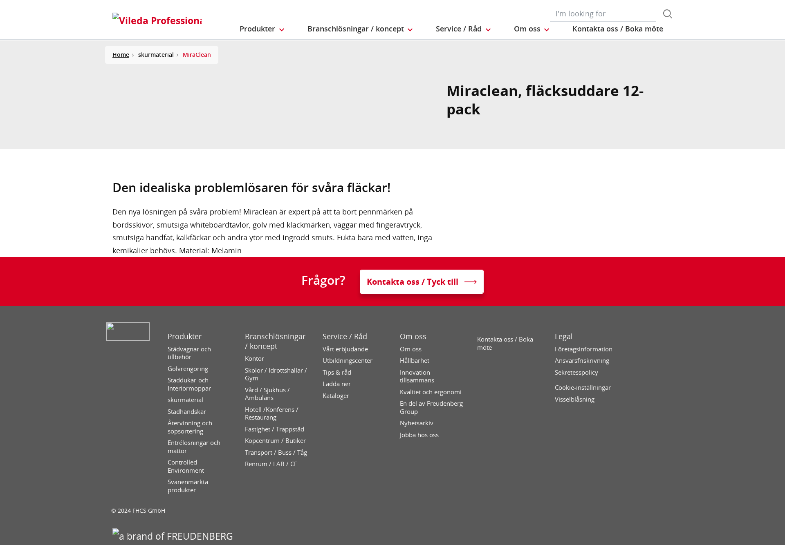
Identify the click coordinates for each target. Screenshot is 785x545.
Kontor (254, 358)
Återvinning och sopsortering (190, 427)
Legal (564, 336)
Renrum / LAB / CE (271, 464)
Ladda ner (337, 384)
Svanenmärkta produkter (188, 486)
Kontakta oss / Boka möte (505, 343)
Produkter (185, 336)
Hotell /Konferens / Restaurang (271, 414)
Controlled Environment (186, 466)
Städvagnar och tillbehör (189, 353)
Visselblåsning (574, 399)
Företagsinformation (583, 349)
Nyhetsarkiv (416, 423)
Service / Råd (345, 336)
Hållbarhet (414, 360)
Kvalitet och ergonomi (431, 392)
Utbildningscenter (347, 360)
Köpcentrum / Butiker (275, 440)
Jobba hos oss (419, 435)
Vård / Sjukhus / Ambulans (267, 394)
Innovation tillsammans (417, 376)
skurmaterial (185, 400)
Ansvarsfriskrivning (582, 360)
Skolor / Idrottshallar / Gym (276, 374)
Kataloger (336, 396)
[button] (262, 29)
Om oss (413, 336)
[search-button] (667, 14)
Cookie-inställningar (583, 387)
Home (120, 54)
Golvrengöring (188, 369)
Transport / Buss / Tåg (276, 452)
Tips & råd (337, 372)
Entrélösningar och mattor (194, 447)
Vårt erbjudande (345, 349)
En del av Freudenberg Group (431, 407)
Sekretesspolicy (576, 372)
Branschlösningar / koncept (275, 341)
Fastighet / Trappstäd (274, 429)
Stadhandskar (187, 411)
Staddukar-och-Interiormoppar (189, 384)
